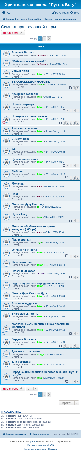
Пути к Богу (19, 214)
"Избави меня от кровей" (29, 61)
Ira (38, 207)
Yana (39, 97)
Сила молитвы (22, 262)
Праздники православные (29, 116)
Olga (39, 242)
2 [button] (44, 39)
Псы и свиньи (21, 239)
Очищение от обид (24, 249)
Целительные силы (25, 159)
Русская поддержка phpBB (40, 445)
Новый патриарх (23, 104)
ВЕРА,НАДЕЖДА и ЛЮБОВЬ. (31, 81)
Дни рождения (21, 361)
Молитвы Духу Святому (28, 204)
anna (39, 186)
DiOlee (40, 273)
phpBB (33, 441)
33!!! (14, 148)
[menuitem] (6, 12)
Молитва (17, 183)
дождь (40, 354)
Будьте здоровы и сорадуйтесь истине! (38, 283)
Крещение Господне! (25, 94)
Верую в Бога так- (24, 339)
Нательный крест (23, 270)
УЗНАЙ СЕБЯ (20, 71)
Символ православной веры (28, 27)
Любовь (41, 55)
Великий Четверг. (23, 52)
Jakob (40, 74)
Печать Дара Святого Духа (29, 293)
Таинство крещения (25, 128)
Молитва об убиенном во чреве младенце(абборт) (33, 228)
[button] (49, 38)
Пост (15, 193)
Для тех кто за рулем (26, 351)
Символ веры (21, 138)
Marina (40, 84)
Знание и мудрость (25, 303)
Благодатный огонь (25, 313)
